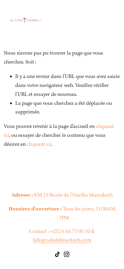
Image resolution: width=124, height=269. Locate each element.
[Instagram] (66, 254)
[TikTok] (57, 254)
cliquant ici (39, 144)
